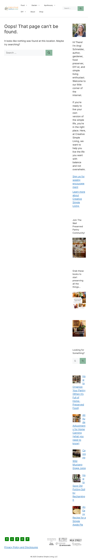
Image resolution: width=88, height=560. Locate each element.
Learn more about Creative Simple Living (79, 198)
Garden (34, 5)
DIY (22, 12)
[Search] (81, 8)
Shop (41, 12)
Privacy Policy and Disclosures (21, 547)
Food (23, 5)
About (32, 12)
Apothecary (48, 5)
